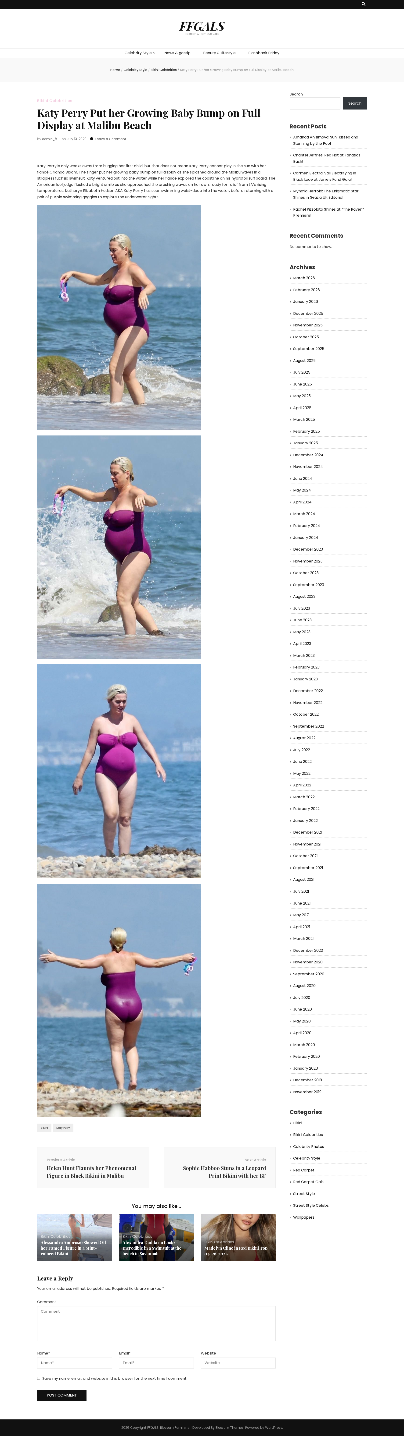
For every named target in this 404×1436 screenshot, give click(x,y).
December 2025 (308, 313)
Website (208, 1353)
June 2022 (302, 761)
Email (125, 1353)
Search (296, 94)
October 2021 (305, 856)
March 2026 (304, 278)
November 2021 (307, 844)
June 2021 (302, 903)
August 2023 (304, 596)
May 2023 (301, 632)
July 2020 (301, 997)
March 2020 (304, 1044)
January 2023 (305, 679)
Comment (46, 1302)
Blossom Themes (230, 1427)
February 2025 (306, 431)
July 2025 (301, 372)
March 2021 (303, 938)
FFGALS (202, 26)
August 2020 (304, 985)
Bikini (44, 1128)
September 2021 (308, 867)
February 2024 (306, 525)
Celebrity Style (138, 53)
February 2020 (306, 1056)
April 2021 (301, 927)
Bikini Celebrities (54, 100)
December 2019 (307, 1080)
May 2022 (301, 773)
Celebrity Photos (308, 1146)
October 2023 (306, 573)
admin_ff (50, 139)
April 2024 (302, 502)
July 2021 (301, 891)
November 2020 (308, 962)
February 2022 (306, 808)
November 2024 (308, 466)
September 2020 (308, 974)
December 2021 (307, 832)
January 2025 (305, 443)
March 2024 (304, 513)
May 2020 (302, 1021)
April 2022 (302, 785)
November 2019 (307, 1092)
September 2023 (308, 584)
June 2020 (302, 1009)
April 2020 (302, 1033)
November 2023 (307, 561)
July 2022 (301, 750)
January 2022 (305, 820)
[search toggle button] (363, 4)
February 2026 (306, 290)
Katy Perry (63, 1128)
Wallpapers (303, 1217)
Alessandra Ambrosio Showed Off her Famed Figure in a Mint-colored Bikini (73, 1248)
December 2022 (308, 690)
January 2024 (305, 537)
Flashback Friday (263, 53)
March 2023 (304, 655)
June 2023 (302, 620)
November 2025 (308, 325)
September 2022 (308, 726)
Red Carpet (303, 1170)
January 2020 (305, 1068)
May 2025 (302, 396)
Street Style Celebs (311, 1205)
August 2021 (303, 879)
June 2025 (302, 384)
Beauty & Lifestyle (219, 53)
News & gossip (177, 53)
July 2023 (301, 608)
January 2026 (305, 301)
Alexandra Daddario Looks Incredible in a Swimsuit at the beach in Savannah (152, 1248)
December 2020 (308, 950)
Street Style (304, 1193)
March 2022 (304, 797)
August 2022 (304, 738)
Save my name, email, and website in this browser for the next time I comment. (114, 1378)
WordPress (273, 1427)
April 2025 (302, 407)
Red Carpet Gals (308, 1182)
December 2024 (308, 455)
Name (43, 1353)
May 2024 (302, 490)
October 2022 (306, 714)
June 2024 (302, 478)
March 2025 (304, 419)
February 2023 (306, 667)
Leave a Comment (110, 139)
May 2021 (301, 915)
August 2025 (304, 360)
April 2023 (302, 643)
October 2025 (306, 337)
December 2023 (308, 549)
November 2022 (307, 702)
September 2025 (308, 348)
